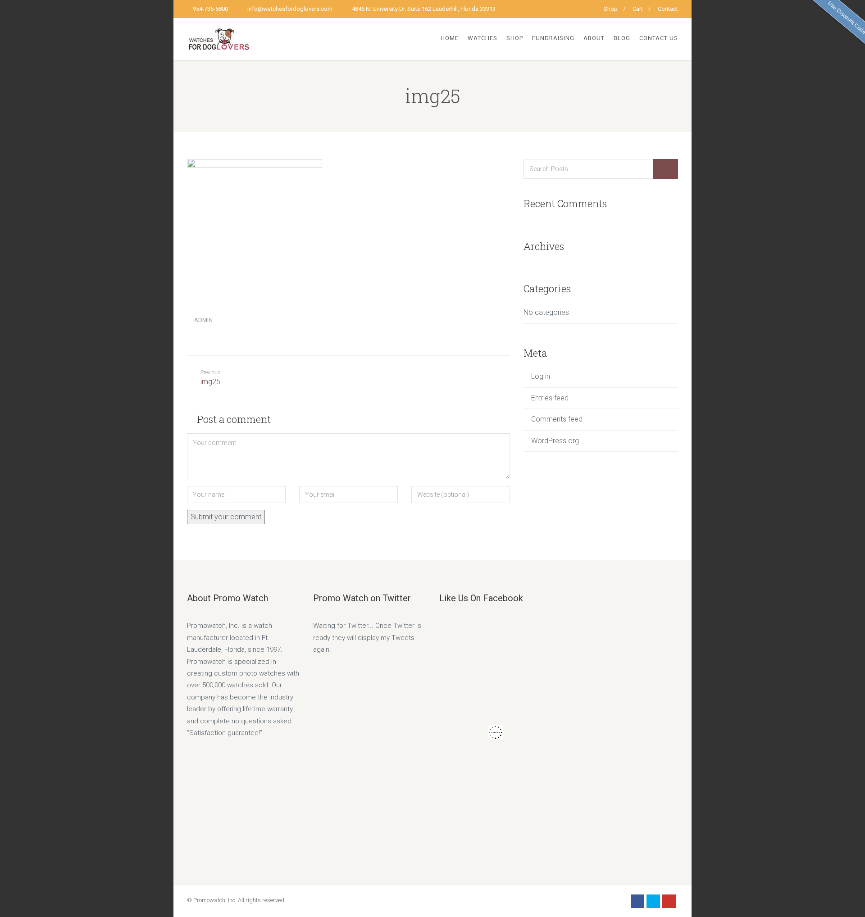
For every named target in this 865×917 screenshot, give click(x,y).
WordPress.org (555, 440)
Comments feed (557, 419)
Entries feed (550, 398)
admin (203, 320)
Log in (540, 376)
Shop (611, 8)
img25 (210, 377)
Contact (668, 8)
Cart (638, 8)
